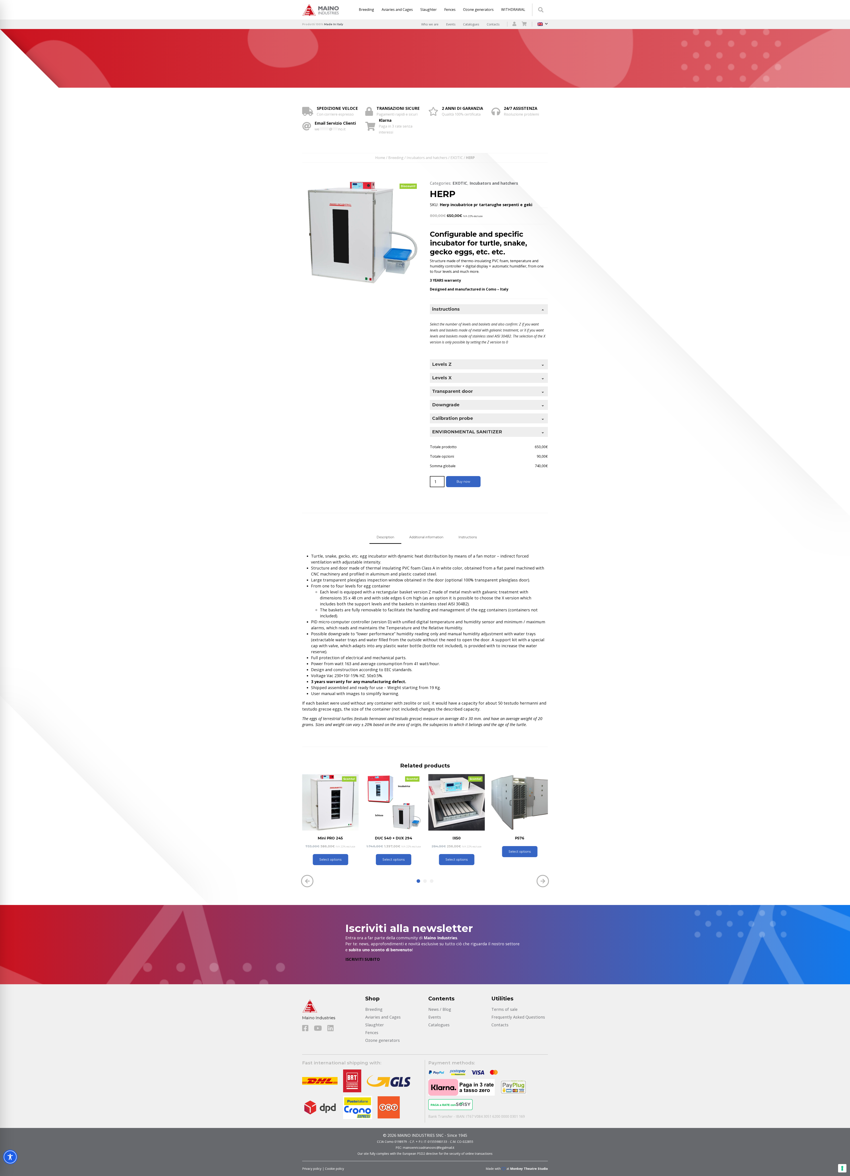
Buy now (463, 482)
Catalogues (471, 24)
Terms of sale (504, 1009)
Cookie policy (334, 1168)
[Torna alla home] (322, 9)
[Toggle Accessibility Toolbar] (10, 1157)
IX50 (457, 838)
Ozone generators (478, 9)
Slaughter (428, 9)
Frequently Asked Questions (518, 1017)
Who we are (430, 24)
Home (380, 157)
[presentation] (307, 881)
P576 (519, 838)
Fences (450, 9)
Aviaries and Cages (397, 9)
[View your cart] (524, 24)
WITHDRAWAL (513, 9)
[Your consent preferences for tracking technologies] (842, 1168)
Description (385, 537)
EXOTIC (456, 157)
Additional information (426, 537)
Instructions (467, 537)
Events (451, 24)
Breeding (366, 9)
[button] (418, 881)
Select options (330, 860)
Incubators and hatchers (427, 157)
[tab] (385, 537)
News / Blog (439, 1009)
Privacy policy (311, 1168)
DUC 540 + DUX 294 (393, 838)
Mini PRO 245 (330, 838)
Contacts (493, 24)
